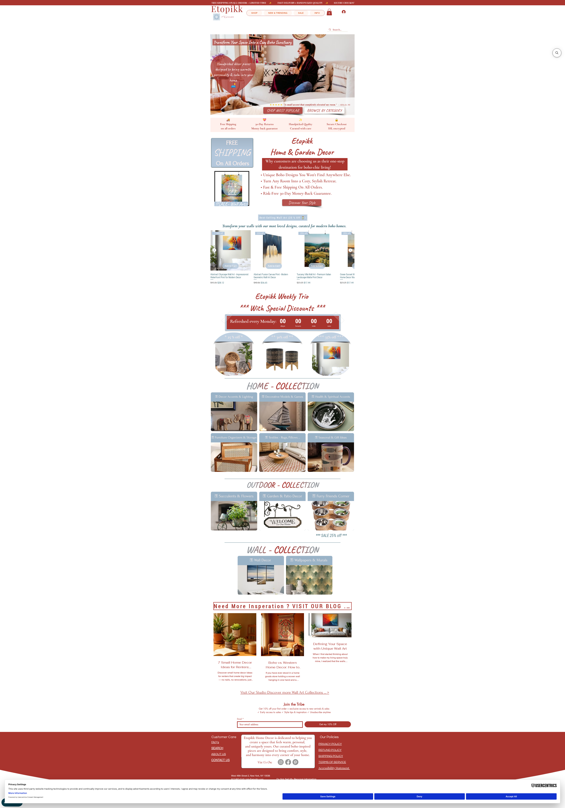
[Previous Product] (214, 250)
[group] (282, 257)
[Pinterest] (295, 762)
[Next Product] (350, 250)
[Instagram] (281, 762)
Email (240, 719)
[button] (254, 13)
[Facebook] (288, 762)
